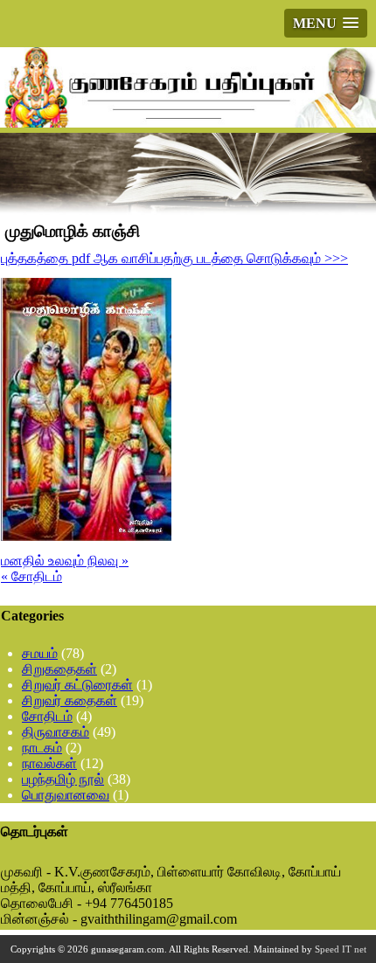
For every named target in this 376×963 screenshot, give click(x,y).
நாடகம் (42, 747)
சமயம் (40, 653)
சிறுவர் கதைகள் (69, 700)
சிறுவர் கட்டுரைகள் (77, 684)
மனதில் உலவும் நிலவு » (65, 560)
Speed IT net (340, 949)
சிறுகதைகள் (59, 669)
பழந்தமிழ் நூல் (63, 779)
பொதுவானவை (65, 794)
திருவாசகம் (55, 731)
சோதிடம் (47, 716)
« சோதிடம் (31, 576)
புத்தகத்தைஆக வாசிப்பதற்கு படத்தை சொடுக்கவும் (174, 258)
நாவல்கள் (49, 763)
